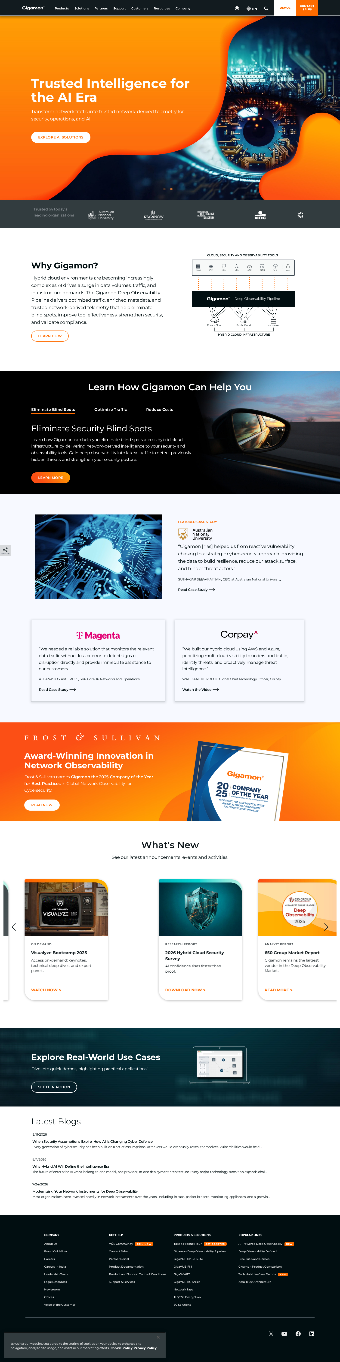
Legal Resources (55, 1282)
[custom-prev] (13, 927)
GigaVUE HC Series (187, 1282)
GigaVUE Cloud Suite (188, 1259)
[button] (62, 8)
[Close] (158, 1337)
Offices (49, 1297)
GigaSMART (182, 1274)
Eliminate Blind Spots (53, 409)
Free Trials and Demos (253, 1259)
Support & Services (122, 1282)
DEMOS (285, 7)
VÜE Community (121, 1243)
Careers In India (55, 1266)
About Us (50, 1243)
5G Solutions (182, 1304)
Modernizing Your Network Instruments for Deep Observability (85, 1191)
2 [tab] (173, 191)
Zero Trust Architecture (254, 1282)
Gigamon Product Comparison (260, 1266)
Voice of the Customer (59, 1304)
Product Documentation (126, 1266)
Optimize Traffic (110, 409)
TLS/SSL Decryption (187, 1297)
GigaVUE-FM (183, 1266)
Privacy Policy (145, 1348)
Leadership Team (56, 1274)
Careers (49, 1259)
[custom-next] (326, 927)
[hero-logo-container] (36, 8)
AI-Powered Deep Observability (260, 1243)
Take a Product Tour (188, 1243)
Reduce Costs (159, 409)
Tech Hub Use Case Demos (257, 1274)
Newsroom (52, 1289)
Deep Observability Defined (257, 1251)
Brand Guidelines (56, 1251)
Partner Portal (119, 1259)
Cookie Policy (122, 1348)
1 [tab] (166, 191)
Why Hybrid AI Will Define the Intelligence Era (70, 1166)
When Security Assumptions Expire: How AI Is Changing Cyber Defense (92, 1141)
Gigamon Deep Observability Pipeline (200, 1251)
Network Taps (183, 1289)
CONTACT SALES (307, 7)
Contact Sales (118, 1251)
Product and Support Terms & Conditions (137, 1274)
